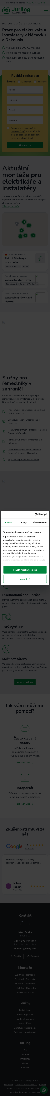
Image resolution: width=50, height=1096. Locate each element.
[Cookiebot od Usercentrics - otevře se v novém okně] (35, 515)
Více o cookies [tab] (40, 522)
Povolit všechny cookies (25, 570)
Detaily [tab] (23, 522)
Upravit (23, 579)
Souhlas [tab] (8, 522)
